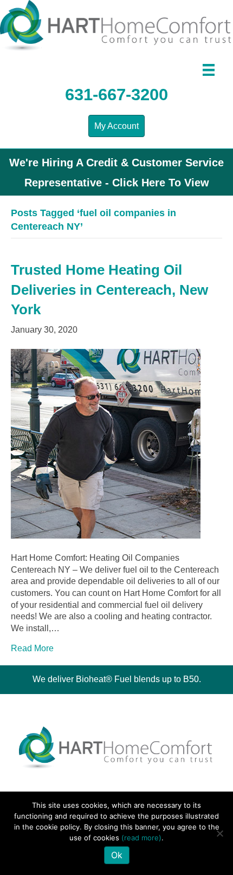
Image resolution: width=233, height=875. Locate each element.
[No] (219, 833)
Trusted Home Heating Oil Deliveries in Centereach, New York (109, 289)
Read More (32, 648)
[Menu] (208, 69)
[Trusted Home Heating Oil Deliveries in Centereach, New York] (105, 443)
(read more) (141, 837)
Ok (116, 855)
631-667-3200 (116, 94)
